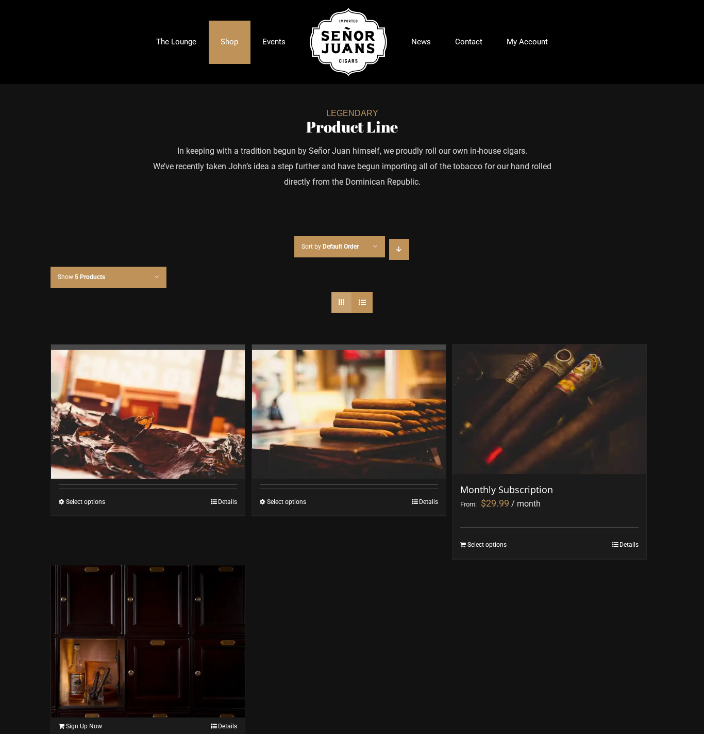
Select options (85, 501)
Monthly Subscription (506, 489)
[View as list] (362, 302)
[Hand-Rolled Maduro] (148, 388)
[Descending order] (399, 249)
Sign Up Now (84, 726)
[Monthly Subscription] (549, 409)
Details (227, 501)
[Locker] (148, 610)
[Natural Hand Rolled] (349, 388)
